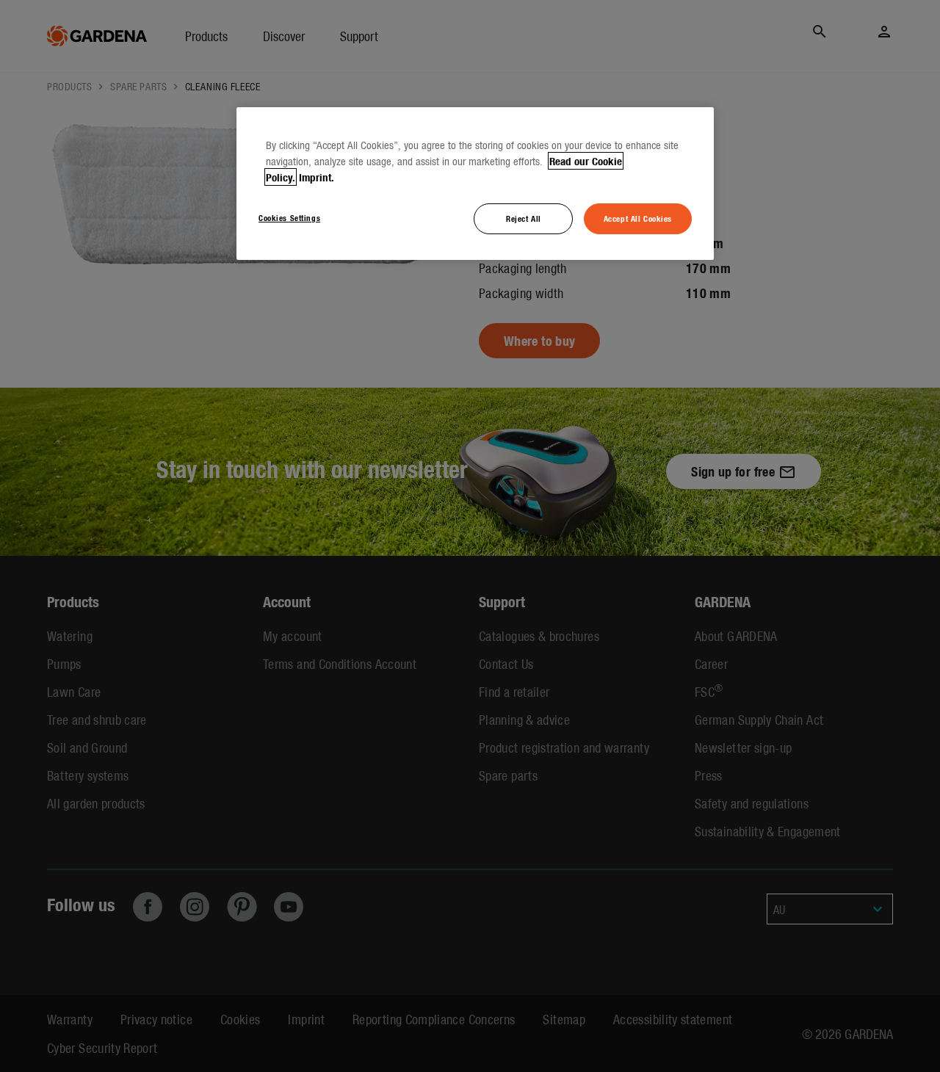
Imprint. (316, 177)
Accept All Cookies (638, 218)
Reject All (523, 218)
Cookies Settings (289, 217)
